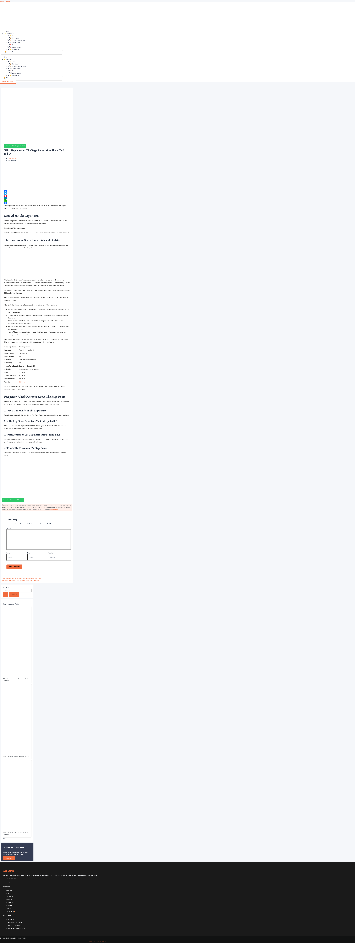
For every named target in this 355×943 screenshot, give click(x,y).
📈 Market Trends (15, 47)
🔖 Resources (14, 45)
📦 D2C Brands (14, 38)
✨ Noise (12, 35)
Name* (8, 553)
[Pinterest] (37, 196)
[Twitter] (37, 193)
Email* (29, 553)
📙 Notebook (9, 52)
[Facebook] (37, 191)
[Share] (37, 203)
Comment (9, 528)
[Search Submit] (5, 594)
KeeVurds (8, 871)
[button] (13, 33)
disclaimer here (54, 509)
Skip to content (5, 1)
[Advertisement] (37, 176)
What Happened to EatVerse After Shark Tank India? (17, 756)
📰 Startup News (15, 42)
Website (50, 553)
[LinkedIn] (37, 198)
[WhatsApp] (37, 200)
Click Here (22, 382)
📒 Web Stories (14, 49)
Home (7, 31)
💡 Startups (8, 33)
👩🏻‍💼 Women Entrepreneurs (18, 40)
